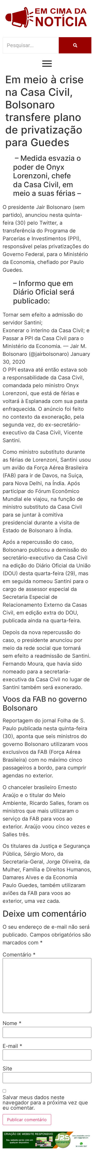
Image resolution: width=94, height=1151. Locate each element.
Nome (12, 1023)
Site (7, 1068)
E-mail (12, 1046)
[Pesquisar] (75, 45)
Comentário (19, 954)
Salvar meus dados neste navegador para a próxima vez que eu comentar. (45, 1102)
